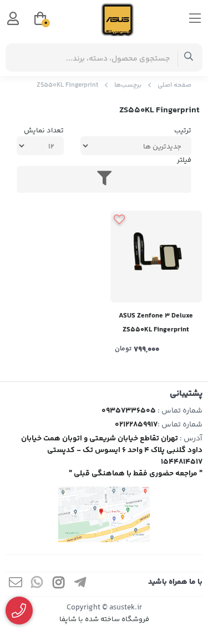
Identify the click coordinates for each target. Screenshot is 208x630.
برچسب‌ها (127, 85)
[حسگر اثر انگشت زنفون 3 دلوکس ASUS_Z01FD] (156, 257)
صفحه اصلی (174, 85)
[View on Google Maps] (104, 514)
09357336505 (129, 411)
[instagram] (58, 584)
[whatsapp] (37, 584)
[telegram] (80, 584)
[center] (188, 57)
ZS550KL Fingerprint (67, 85)
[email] (15, 584)
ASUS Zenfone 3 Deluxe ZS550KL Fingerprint (156, 322)
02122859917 (136, 425)
